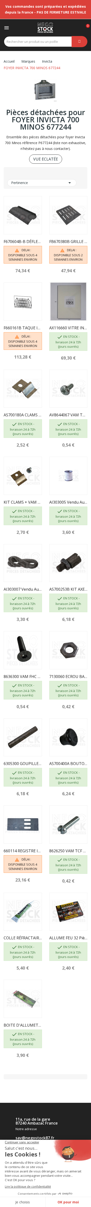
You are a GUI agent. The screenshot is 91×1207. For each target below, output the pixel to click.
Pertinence (42, 183)
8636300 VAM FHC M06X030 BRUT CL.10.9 (23, 676)
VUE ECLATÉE (45, 159)
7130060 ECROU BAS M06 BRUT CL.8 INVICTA (68, 676)
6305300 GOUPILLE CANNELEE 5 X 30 (23, 763)
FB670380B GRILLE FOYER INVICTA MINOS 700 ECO (68, 241)
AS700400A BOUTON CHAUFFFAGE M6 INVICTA (68, 763)
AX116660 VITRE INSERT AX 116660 (68, 327)
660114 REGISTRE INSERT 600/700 (23, 850)
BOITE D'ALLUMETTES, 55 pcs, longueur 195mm (23, 1025)
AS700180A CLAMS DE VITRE (23, 414)
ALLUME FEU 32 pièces (68, 937)
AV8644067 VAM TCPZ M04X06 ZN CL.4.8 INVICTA (68, 414)
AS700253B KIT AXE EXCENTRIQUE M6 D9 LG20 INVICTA (68, 589)
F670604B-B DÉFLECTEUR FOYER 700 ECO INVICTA (23, 241)
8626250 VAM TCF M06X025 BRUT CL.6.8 (68, 850)
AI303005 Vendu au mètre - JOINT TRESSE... (68, 502)
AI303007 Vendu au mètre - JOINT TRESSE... (23, 589)
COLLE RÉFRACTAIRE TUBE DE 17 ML (23, 937)
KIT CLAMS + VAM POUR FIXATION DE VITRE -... (23, 502)
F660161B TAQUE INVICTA (23, 327)
